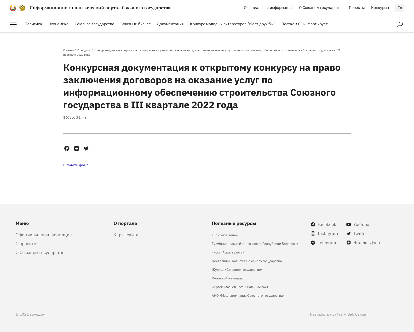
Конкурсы (380, 7)
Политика (33, 23)
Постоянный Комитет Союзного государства (247, 260)
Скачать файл (75, 164)
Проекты (357, 7)
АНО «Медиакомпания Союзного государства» (248, 295)
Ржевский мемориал (228, 278)
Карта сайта (126, 234)
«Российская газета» (228, 252)
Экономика (58, 23)
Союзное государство (94, 23)
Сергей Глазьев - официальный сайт (240, 286)
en (400, 7)
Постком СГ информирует (305, 23)
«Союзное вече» (225, 234)
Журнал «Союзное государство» (237, 269)
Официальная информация (268, 7)
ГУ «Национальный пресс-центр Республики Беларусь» (255, 243)
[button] (66, 148)
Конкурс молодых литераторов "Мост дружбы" (232, 23)
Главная (68, 50)
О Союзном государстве (321, 7)
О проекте (26, 243)
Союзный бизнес (136, 23)
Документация (170, 23)
